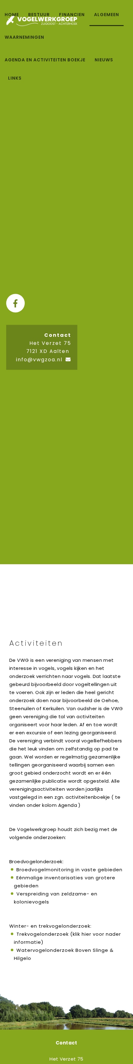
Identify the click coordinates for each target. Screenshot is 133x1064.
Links (15, 78)
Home (12, 14)
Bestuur (39, 14)
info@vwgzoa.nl (39, 359)
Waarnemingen (24, 37)
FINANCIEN (72, 14)
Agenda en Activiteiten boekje (45, 60)
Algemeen (106, 14)
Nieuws (104, 60)
